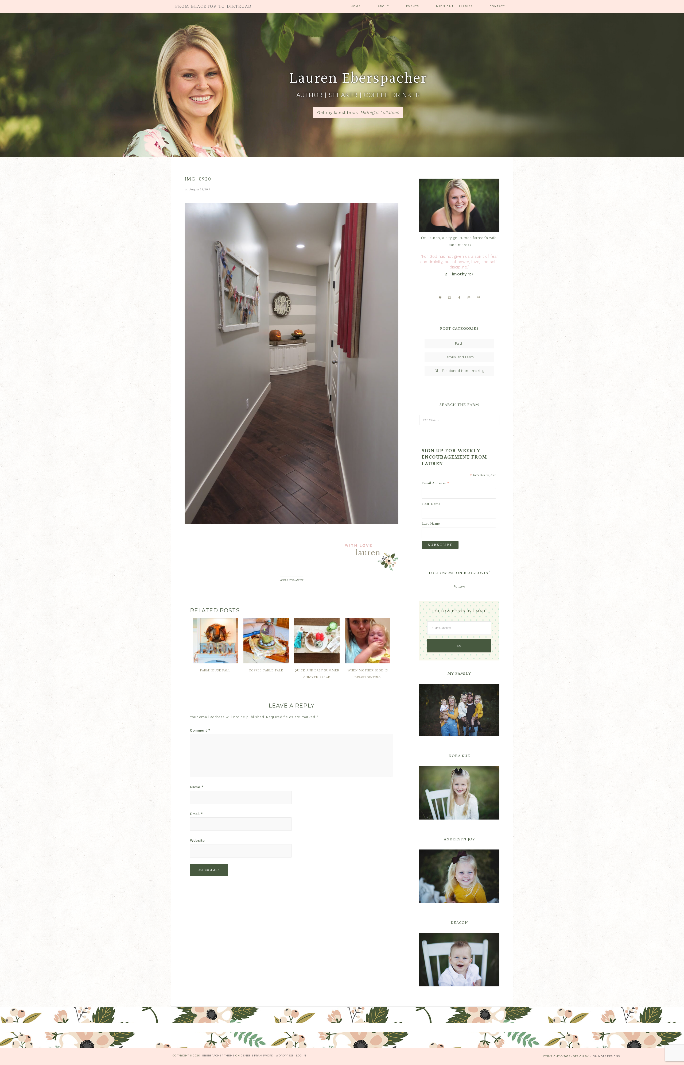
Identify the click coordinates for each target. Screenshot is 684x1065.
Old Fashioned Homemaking (459, 371)
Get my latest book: (358, 112)
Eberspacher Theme (218, 1055)
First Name (431, 504)
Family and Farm (459, 357)
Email (196, 814)
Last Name (431, 524)
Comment (200, 730)
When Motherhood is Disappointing (368, 674)
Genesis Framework (257, 1055)
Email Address (436, 483)
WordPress (285, 1055)
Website (197, 841)
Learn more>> (459, 245)
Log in (301, 1055)
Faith (459, 343)
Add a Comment (291, 580)
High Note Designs (604, 1056)
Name (196, 787)
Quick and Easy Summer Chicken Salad (316, 674)
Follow (459, 587)
